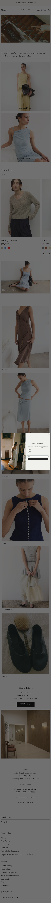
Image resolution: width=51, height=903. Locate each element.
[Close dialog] (49, 434)
